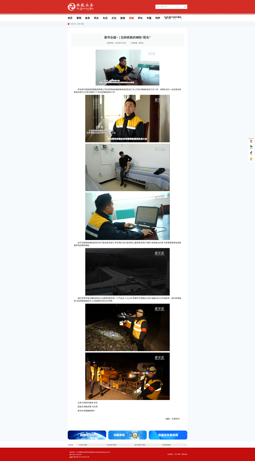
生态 (105, 18)
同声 (157, 18)
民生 (96, 18)
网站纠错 (184, 454)
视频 (131, 18)
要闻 (78, 18)
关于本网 (177, 454)
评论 (140, 18)
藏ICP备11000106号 (75, 454)
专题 (149, 18)
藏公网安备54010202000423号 (80, 457)
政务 (87, 18)
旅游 (122, 18)
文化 (114, 18)
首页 (70, 18)
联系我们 (170, 454)
